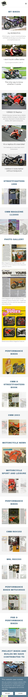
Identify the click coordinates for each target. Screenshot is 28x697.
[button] (25, 3)
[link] (4, 4)
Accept (20, 693)
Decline (7, 693)
